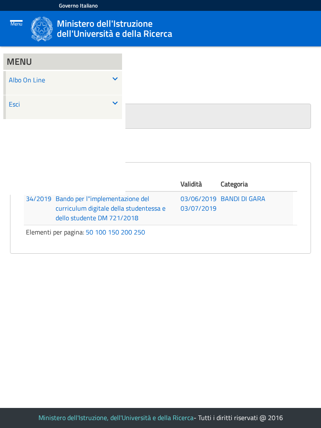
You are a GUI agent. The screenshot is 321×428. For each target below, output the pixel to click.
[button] (160, 116)
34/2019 (38, 199)
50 (89, 232)
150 (113, 232)
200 (126, 232)
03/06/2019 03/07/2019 (199, 203)
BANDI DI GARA (243, 199)
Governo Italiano (78, 5)
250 (139, 232)
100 (100, 232)
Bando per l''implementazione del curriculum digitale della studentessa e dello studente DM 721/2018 (111, 208)
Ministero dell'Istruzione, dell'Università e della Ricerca (116, 418)
